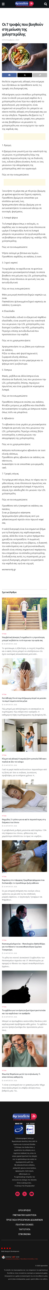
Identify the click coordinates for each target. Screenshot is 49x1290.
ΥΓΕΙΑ (4, 633)
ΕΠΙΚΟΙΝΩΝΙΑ (24, 1234)
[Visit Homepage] (24, 4)
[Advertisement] (24, 14)
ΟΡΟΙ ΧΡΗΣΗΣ (24, 1210)
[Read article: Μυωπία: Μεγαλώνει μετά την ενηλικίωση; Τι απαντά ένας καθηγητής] (24, 1050)
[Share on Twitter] (24, 75)
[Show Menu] (3, 4)
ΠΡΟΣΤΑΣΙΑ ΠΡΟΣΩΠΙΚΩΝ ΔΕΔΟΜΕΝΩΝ (24, 1220)
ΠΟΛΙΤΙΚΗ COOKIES (24, 1224)
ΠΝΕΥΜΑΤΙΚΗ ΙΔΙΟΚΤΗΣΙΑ (24, 1215)
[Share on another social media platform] (40, 75)
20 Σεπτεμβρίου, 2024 (10, 40)
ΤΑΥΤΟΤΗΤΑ (24, 1229)
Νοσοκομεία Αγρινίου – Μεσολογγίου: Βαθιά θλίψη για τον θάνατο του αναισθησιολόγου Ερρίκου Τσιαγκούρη (23, 946)
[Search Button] (45, 4)
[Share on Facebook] (9, 75)
